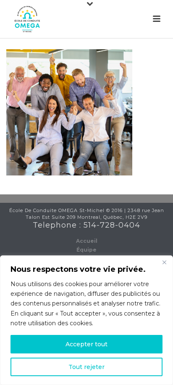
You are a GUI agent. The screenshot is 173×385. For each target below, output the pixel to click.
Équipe (86, 250)
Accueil (86, 241)
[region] (86, 320)
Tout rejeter (86, 367)
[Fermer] (164, 263)
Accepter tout (86, 344)
